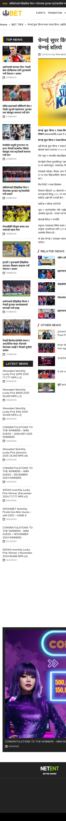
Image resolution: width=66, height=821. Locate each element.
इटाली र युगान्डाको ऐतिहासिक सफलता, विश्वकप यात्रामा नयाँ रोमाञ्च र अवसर (16, 265)
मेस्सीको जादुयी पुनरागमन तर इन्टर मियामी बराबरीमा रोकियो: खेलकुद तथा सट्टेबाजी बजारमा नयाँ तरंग (16, 150)
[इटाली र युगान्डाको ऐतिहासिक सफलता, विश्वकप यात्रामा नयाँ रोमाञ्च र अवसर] (16, 249)
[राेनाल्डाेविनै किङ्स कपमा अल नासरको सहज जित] (16, 214)
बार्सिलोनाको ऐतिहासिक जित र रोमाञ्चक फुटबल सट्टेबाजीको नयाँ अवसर (16, 191)
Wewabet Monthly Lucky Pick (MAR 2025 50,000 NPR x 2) (16, 393)
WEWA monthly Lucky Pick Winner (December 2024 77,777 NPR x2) (17, 493)
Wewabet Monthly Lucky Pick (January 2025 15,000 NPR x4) (15, 452)
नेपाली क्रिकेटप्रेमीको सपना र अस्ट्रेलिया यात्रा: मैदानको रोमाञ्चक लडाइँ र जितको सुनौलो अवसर (17, 345)
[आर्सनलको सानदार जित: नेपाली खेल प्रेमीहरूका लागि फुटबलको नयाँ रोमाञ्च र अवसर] (16, 54)
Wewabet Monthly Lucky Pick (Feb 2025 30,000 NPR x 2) (15, 411)
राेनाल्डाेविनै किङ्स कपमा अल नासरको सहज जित (16, 228)
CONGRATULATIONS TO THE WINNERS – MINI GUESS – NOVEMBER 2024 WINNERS (18, 532)
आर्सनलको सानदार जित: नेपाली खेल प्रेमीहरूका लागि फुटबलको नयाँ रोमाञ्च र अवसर (17, 70)
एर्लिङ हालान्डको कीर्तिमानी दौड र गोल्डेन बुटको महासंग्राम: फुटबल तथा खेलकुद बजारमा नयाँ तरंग (17, 109)
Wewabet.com (13, 13)
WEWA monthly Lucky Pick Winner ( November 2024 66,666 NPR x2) (17, 553)
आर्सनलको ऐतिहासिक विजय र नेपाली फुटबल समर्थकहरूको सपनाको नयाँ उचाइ (16, 305)
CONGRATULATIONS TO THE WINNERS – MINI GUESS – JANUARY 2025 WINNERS (18, 432)
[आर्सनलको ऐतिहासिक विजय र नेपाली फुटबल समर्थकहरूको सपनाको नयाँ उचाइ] (16, 289)
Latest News (17, 364)
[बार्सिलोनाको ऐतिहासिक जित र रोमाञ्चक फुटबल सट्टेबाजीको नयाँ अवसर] (16, 175)
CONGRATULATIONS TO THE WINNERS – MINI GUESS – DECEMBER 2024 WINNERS (18, 473)
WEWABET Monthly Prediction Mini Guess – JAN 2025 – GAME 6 (17, 512)
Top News (14, 39)
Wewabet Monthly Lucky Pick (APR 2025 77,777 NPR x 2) (16, 374)
